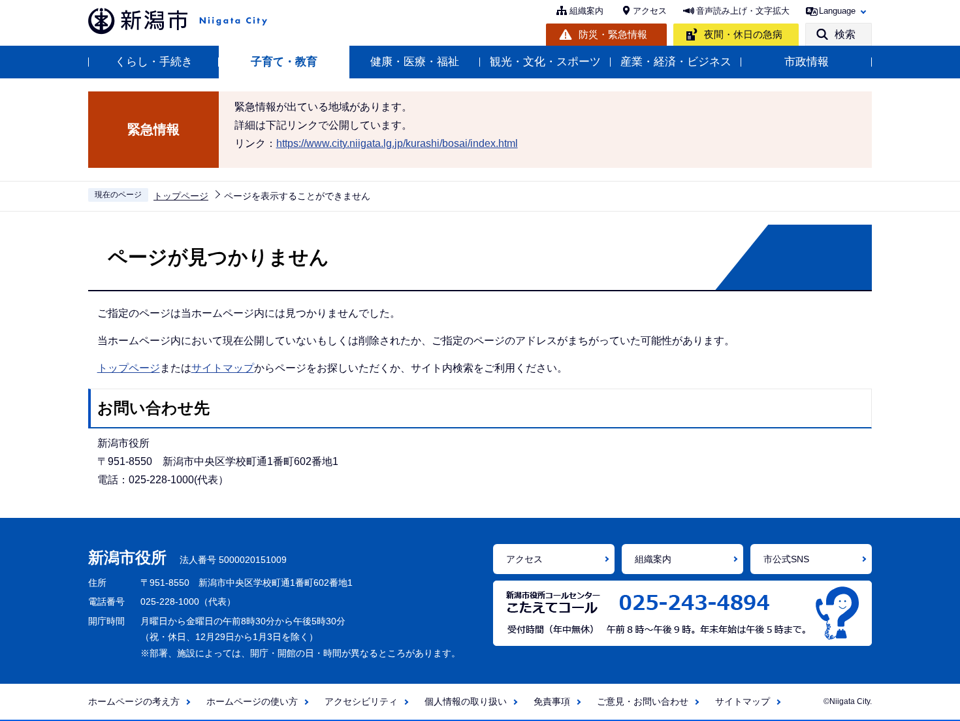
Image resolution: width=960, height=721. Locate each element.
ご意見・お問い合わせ (642, 701)
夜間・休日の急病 (743, 34)
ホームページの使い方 (252, 701)
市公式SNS (786, 559)
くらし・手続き (154, 62)
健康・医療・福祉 (414, 62)
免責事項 (552, 701)
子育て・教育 (284, 62)
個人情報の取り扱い (465, 701)
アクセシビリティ (361, 701)
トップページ (180, 196)
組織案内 (586, 11)
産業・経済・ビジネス (675, 62)
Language (837, 11)
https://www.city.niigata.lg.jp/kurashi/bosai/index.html (397, 143)
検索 (845, 34)
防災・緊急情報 (613, 34)
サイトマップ (222, 368)
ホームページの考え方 (134, 701)
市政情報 (806, 62)
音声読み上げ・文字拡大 (743, 11)
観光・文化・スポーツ (545, 62)
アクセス (650, 11)
